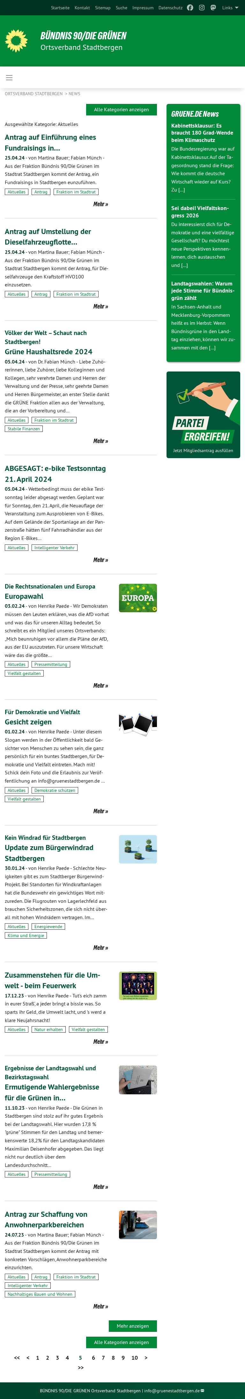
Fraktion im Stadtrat (76, 192)
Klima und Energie (26, 935)
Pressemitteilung (50, 664)
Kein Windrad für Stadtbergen (45, 837)
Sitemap (103, 8)
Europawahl (24, 596)
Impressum (142, 8)
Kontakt (82, 8)
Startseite (60, 8)
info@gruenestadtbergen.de (172, 1391)
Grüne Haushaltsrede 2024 (49, 351)
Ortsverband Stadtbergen (34, 94)
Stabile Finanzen (24, 429)
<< (17, 1357)
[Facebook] (190, 7)
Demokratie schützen (54, 790)
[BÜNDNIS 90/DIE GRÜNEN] (16, 40)
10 (134, 1357)
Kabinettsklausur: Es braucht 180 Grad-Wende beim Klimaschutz (202, 133)
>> (81, 1367)
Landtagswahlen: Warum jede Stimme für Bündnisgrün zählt (202, 290)
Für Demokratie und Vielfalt (42, 712)
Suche (121, 8)
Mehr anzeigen (133, 1326)
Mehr (98, 203)
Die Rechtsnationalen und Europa (50, 586)
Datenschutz (170, 8)
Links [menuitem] (227, 8)
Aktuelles (17, 192)
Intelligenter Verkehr (54, 548)
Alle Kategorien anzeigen (121, 109)
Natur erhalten (48, 1029)
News (74, 94)
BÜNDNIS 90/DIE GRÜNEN (83, 36)
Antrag (41, 192)
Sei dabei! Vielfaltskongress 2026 (200, 211)
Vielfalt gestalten (24, 673)
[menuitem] (60, 7)
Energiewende (48, 926)
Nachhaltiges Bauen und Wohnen (40, 1294)
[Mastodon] (214, 7)
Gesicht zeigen (28, 722)
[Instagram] (202, 7)
